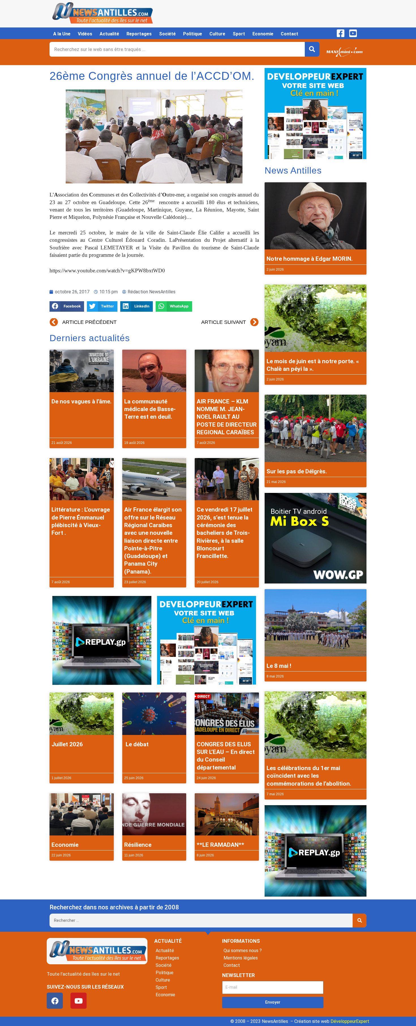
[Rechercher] (312, 49)
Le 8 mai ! (279, 665)
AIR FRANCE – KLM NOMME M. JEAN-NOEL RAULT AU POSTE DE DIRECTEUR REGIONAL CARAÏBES (227, 417)
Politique (192, 34)
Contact (289, 34)
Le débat (136, 744)
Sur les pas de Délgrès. (297, 471)
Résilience (137, 844)
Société (167, 34)
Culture (217, 34)
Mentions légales (241, 958)
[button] (67, 306)
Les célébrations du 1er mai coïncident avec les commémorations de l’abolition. (309, 776)
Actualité (109, 34)
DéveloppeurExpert (350, 1021)
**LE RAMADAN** (220, 844)
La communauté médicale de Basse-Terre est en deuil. (150, 409)
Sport (239, 34)
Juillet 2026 (67, 744)
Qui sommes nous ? (243, 950)
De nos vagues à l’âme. (81, 401)
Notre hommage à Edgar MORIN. (310, 258)
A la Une (61, 34)
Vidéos (85, 34)
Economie (262, 34)
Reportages (139, 34)
